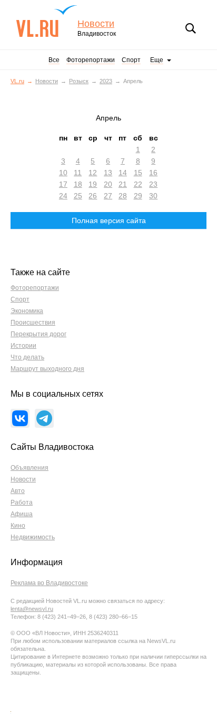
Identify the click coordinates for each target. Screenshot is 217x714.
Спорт (131, 60)
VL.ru (46, 21)
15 (138, 172)
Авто (18, 491)
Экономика (27, 311)
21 (123, 184)
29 (138, 196)
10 (63, 172)
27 (108, 196)
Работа (22, 502)
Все (54, 60)
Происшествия (33, 322)
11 (78, 172)
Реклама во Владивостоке (49, 583)
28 (123, 196)
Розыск (78, 81)
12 (92, 172)
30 (153, 196)
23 (153, 184)
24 (63, 196)
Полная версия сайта (109, 220)
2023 (106, 81)
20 (108, 184)
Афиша (22, 514)
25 (78, 196)
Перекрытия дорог (38, 334)
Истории (23, 345)
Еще (156, 60)
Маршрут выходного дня (47, 369)
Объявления (29, 467)
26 (92, 196)
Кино (18, 525)
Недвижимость (33, 537)
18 (78, 184)
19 (92, 184)
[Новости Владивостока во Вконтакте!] (20, 418)
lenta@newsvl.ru (32, 609)
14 (123, 172)
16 (153, 172)
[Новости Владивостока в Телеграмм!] (44, 418)
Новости (95, 24)
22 (138, 184)
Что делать (27, 357)
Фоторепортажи (90, 60)
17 (63, 184)
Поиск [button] (190, 28)
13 (108, 172)
